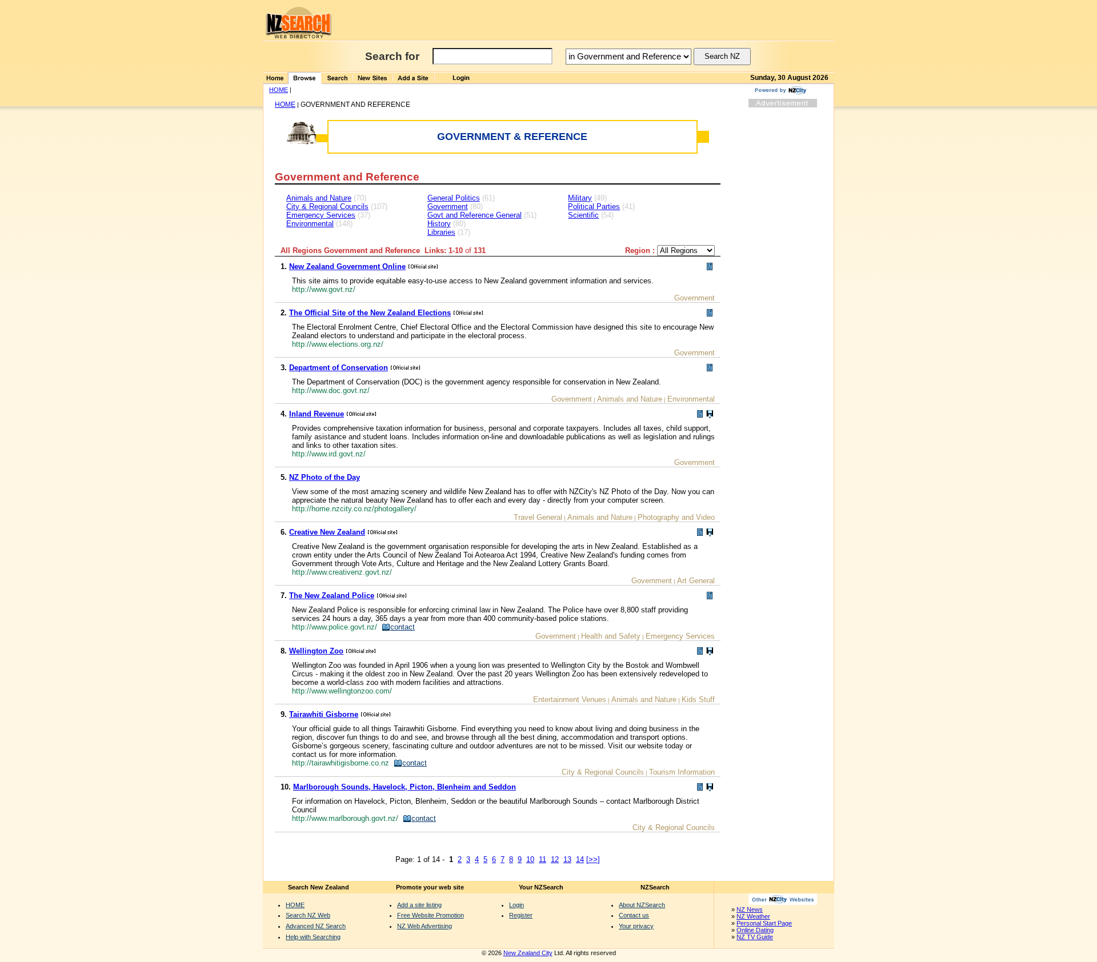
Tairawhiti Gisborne (323, 714)
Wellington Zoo (316, 651)
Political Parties (594, 206)
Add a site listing (419, 904)
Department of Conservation (338, 367)
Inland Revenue (316, 414)
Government (447, 206)
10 (530, 859)
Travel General (538, 517)
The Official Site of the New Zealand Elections (370, 312)
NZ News (749, 909)
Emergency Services (320, 215)
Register (521, 915)
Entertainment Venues (569, 699)
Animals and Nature (318, 198)
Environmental (310, 223)
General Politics (453, 198)
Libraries (441, 232)
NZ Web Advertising (424, 926)
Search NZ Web (308, 915)
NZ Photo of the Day (324, 477)
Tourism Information (682, 772)
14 (580, 859)
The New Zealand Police (331, 595)
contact (402, 627)
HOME (278, 89)
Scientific (583, 215)
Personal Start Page (764, 923)
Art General (696, 580)
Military (580, 198)
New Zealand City (527, 952)
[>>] (593, 859)
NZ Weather (753, 916)
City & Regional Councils (327, 206)
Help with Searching (313, 936)
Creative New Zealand (327, 532)
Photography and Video (676, 517)
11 (542, 859)
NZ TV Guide (754, 936)
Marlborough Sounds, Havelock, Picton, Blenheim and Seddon (404, 787)
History (439, 223)
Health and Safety (610, 636)
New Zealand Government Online (347, 266)
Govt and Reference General (474, 215)
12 (555, 859)
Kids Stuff (698, 699)
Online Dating (755, 930)
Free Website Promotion (430, 915)
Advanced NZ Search (316, 926)
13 (567, 859)
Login (516, 904)
